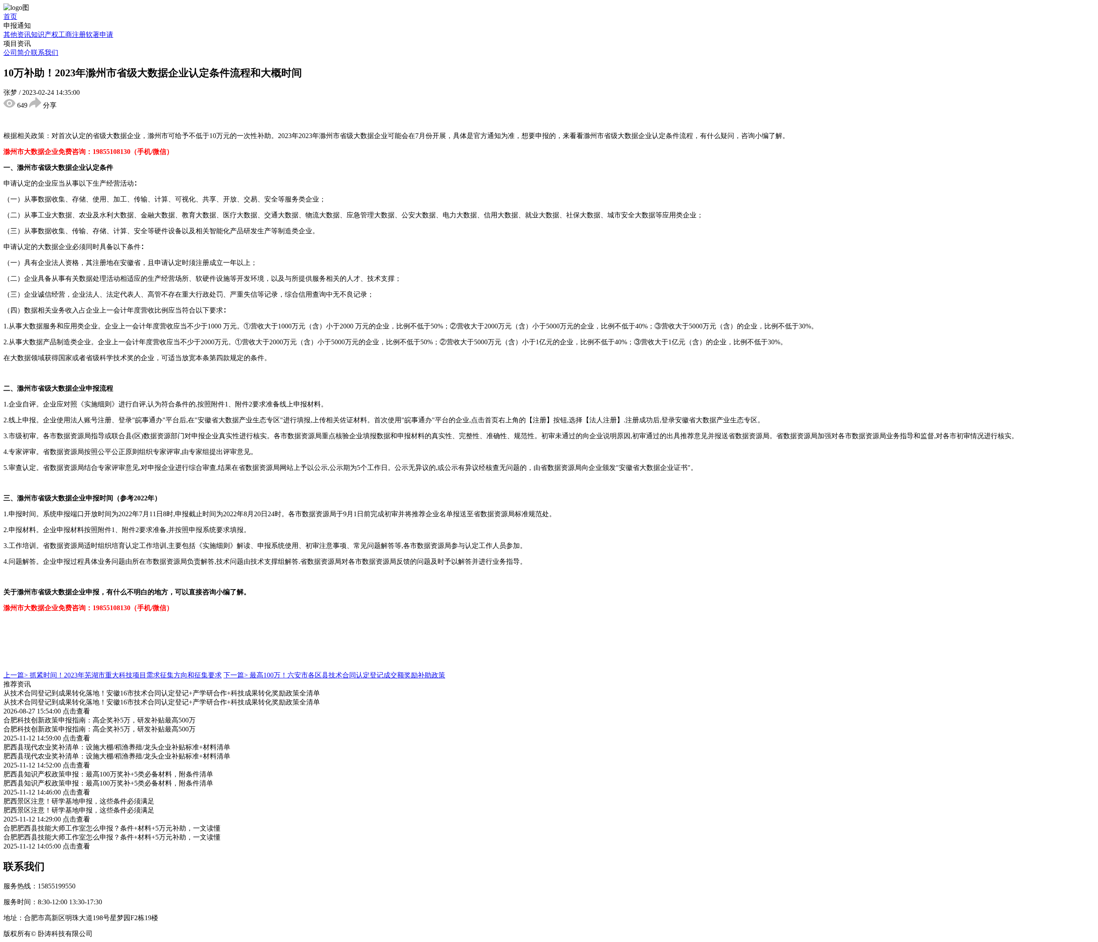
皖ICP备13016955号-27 (223, 933)
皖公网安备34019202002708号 (139, 933)
